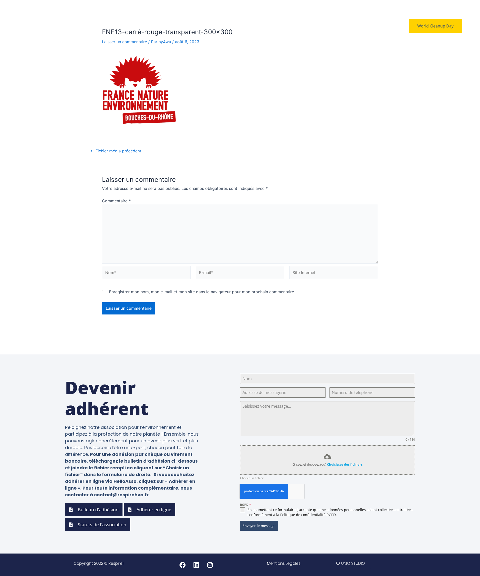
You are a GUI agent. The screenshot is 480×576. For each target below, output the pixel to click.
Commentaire (116, 200)
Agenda (325, 26)
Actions (304, 26)
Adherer (348, 26)
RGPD (245, 505)
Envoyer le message (259, 525)
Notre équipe (276, 26)
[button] (283, 564)
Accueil (250, 26)
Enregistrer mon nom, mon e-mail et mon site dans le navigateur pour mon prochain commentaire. (202, 291)
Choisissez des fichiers (344, 464)
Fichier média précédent (115, 151)
